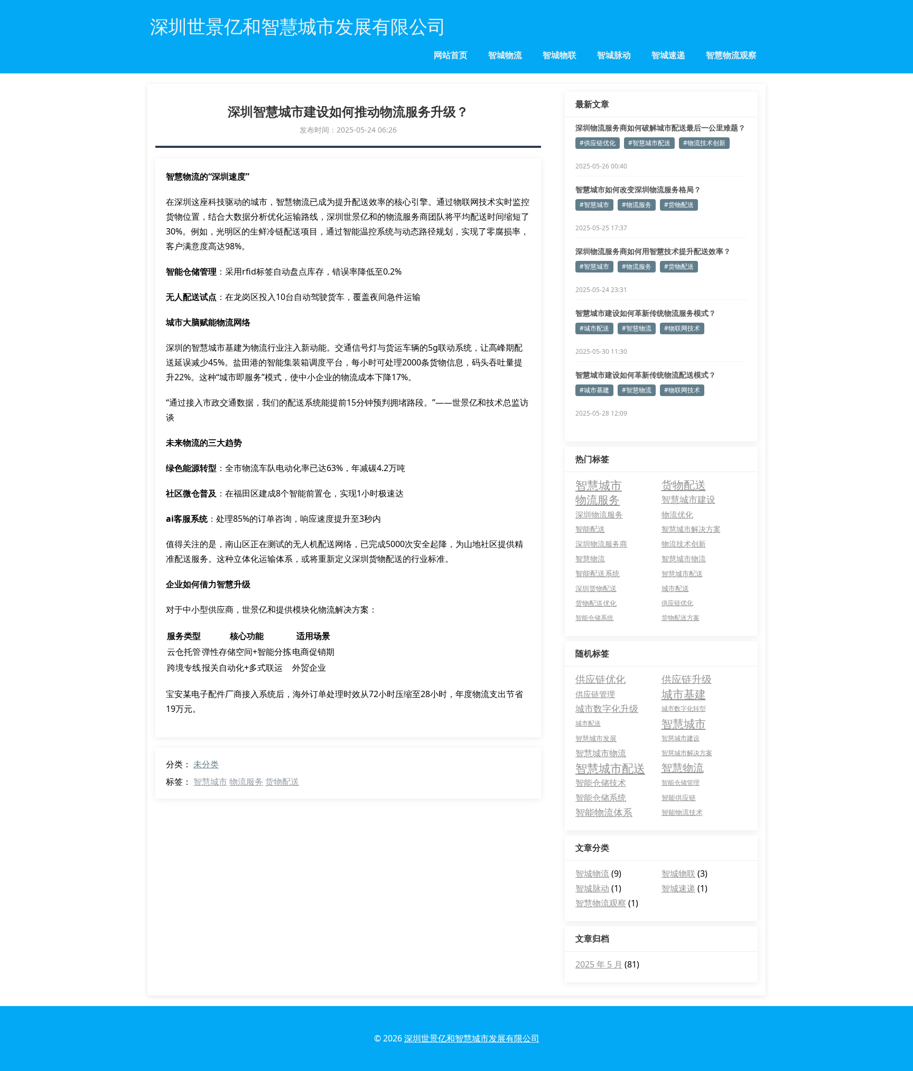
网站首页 (451, 55)
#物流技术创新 (704, 142)
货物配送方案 (681, 617)
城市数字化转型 (684, 708)
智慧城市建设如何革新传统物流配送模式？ (645, 375)
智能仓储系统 (594, 617)
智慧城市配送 (682, 573)
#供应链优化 (598, 142)
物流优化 (677, 514)
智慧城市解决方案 (691, 529)
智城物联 (559, 55)
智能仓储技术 (600, 782)
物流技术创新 (684, 544)
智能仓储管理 (681, 782)
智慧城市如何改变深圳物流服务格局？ (638, 189)
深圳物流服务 (599, 514)
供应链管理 (595, 694)
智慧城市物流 (684, 558)
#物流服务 (636, 204)
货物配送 (282, 781)
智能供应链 (679, 797)
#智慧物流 (636, 328)
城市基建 (684, 694)
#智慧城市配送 (649, 142)
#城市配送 (594, 328)
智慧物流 (590, 558)
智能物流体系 (603, 812)
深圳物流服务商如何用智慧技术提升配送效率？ (653, 251)
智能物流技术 (682, 812)
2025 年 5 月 (598, 964)
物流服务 (246, 781)
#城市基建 (594, 390)
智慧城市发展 (596, 738)
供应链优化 (677, 602)
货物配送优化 (596, 603)
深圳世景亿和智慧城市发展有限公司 (471, 1038)
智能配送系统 (597, 573)
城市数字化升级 (606, 708)
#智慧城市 (594, 204)
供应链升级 (687, 679)
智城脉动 (614, 55)
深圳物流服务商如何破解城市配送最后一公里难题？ (660, 128)
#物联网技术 (682, 328)
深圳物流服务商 (601, 544)
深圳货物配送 (596, 588)
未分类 (206, 764)
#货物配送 (679, 204)
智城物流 (505, 55)
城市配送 (675, 588)
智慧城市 (210, 781)
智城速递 (668, 55)
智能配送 (590, 529)
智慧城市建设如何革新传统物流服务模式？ (645, 313)
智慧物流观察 (731, 55)
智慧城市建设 (688, 499)
